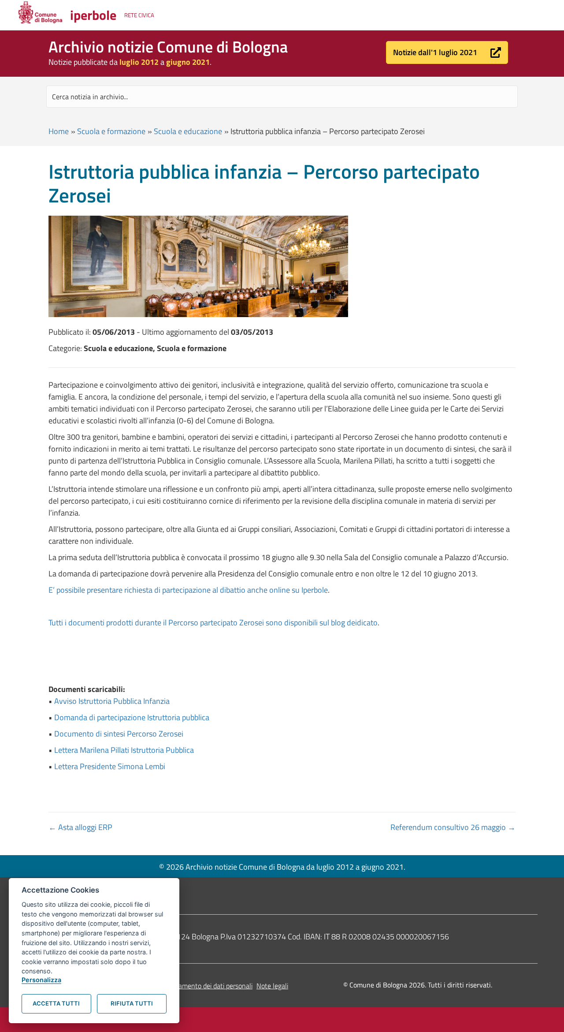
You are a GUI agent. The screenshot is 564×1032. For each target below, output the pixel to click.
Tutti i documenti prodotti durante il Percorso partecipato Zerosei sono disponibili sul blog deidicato (213, 622)
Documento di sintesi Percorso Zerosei (118, 734)
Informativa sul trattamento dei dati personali (185, 985)
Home (58, 131)
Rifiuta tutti (132, 1003)
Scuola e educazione (188, 131)
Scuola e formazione (111, 131)
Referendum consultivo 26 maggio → (453, 827)
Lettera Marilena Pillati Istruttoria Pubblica (124, 750)
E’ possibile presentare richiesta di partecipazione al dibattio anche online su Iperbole (188, 590)
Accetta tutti (56, 1003)
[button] (447, 52)
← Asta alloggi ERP (80, 827)
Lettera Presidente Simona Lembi (109, 766)
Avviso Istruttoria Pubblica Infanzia (112, 701)
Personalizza (41, 979)
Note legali (272, 985)
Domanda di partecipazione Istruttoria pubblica (131, 717)
